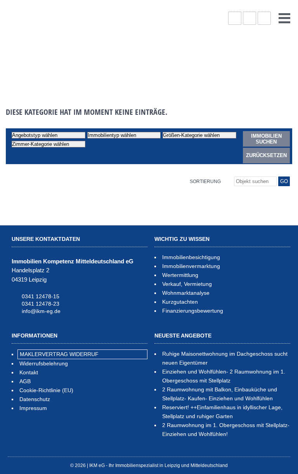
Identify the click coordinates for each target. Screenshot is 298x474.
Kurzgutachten (180, 302)
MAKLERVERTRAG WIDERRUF (59, 354)
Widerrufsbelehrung (43, 363)
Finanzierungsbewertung (192, 311)
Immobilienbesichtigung (191, 257)
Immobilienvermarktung (191, 266)
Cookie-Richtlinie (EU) (46, 390)
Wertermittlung (180, 275)
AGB (25, 381)
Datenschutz (34, 399)
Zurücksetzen (266, 155)
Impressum (33, 408)
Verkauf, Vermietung (187, 284)
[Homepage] (66, 46)
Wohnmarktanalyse (186, 293)
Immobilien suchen (266, 139)
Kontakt (28, 372)
